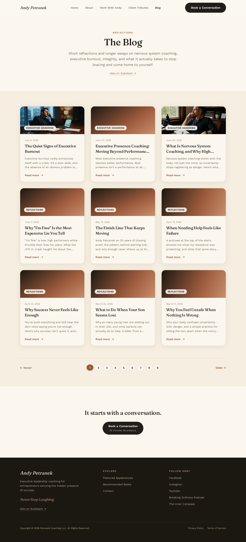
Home (74, 7)
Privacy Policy (195, 528)
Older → (221, 367)
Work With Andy (110, 7)
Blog (158, 7)
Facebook (175, 477)
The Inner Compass (182, 503)
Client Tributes (138, 7)
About (89, 7)
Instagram (175, 484)
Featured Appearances (118, 477)
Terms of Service (216, 528)
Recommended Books (117, 484)
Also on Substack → (123, 73)
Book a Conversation (205, 7)
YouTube (174, 490)
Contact (108, 490)
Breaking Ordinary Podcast (186, 497)
